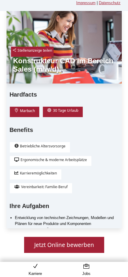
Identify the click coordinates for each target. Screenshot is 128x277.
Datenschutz (110, 3)
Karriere (35, 273)
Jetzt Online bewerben (64, 245)
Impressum (86, 3)
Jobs (86, 273)
